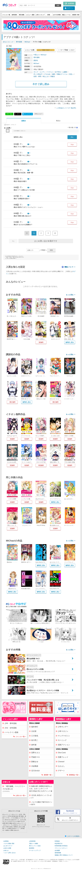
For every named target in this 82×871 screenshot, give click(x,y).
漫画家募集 (58, 852)
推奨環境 (31, 848)
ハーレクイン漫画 (11, 732)
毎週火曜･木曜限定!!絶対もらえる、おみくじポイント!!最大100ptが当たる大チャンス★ (40, 788)
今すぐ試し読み (41, 84)
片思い (71, 74)
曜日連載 (21, 14)
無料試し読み (70, 342)
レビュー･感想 (30, 14)
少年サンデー (63, 727)
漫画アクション (64, 745)
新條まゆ (34, 762)
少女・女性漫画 (11, 728)
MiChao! (27, 42)
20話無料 (41, 465)
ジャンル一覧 (6, 14)
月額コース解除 (33, 843)
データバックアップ (35, 850)
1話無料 (69, 439)
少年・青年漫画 (11, 723)
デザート (61, 770)
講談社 (36, 60)
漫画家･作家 (75, 14)
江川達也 (34, 736)
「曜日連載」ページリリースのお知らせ (14, 788)
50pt (72, 144)
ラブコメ (50, 72)
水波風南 (34, 766)
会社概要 (57, 850)
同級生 (52, 76)
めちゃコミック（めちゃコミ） (37, 868)
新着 (48, 14)
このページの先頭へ (73, 836)
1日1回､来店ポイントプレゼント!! (40, 796)
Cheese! (61, 762)
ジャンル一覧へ (21, 736)
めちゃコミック (8, 42)
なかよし (61, 766)
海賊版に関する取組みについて (64, 855)
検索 (58, 5)
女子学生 (58, 72)
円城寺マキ (35, 757)
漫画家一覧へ (48, 775)
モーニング (62, 740)
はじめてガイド (7, 846)
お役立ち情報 (7, 848)
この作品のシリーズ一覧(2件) (66, 108)
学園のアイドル (62, 74)
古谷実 (33, 731)
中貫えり (37, 55)
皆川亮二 (34, 740)
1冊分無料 (12, 402)
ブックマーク (27, 114)
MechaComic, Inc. (47, 868)
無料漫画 (14, 14)
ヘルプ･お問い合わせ (9, 852)
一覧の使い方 (72, 127)
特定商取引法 (58, 843)
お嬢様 (65, 72)
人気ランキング (40, 14)
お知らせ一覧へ (21, 795)
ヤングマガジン (64, 736)
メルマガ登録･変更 (8, 843)
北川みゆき (35, 770)
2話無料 (26, 439)
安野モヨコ (35, 753)
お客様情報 (32, 841)
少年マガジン (63, 731)
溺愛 (53, 74)
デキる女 (47, 74)
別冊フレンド (63, 757)
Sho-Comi (62, 753)
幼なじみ (46, 76)
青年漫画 (19, 42)
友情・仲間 (37, 76)
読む (72, 137)
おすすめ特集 (57, 14)
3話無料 (41, 342)
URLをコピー (38, 114)
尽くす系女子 (38, 74)
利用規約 (57, 841)
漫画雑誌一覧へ (74, 775)
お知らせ (6, 850)
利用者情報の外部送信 (61, 846)
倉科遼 (33, 745)
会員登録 (6, 841)
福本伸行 (34, 727)
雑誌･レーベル (66, 14)
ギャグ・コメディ (39, 72)
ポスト (19, 114)
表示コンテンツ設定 (35, 846)
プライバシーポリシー (61, 848)
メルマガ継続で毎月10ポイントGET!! (40, 803)
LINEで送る (9, 114)
